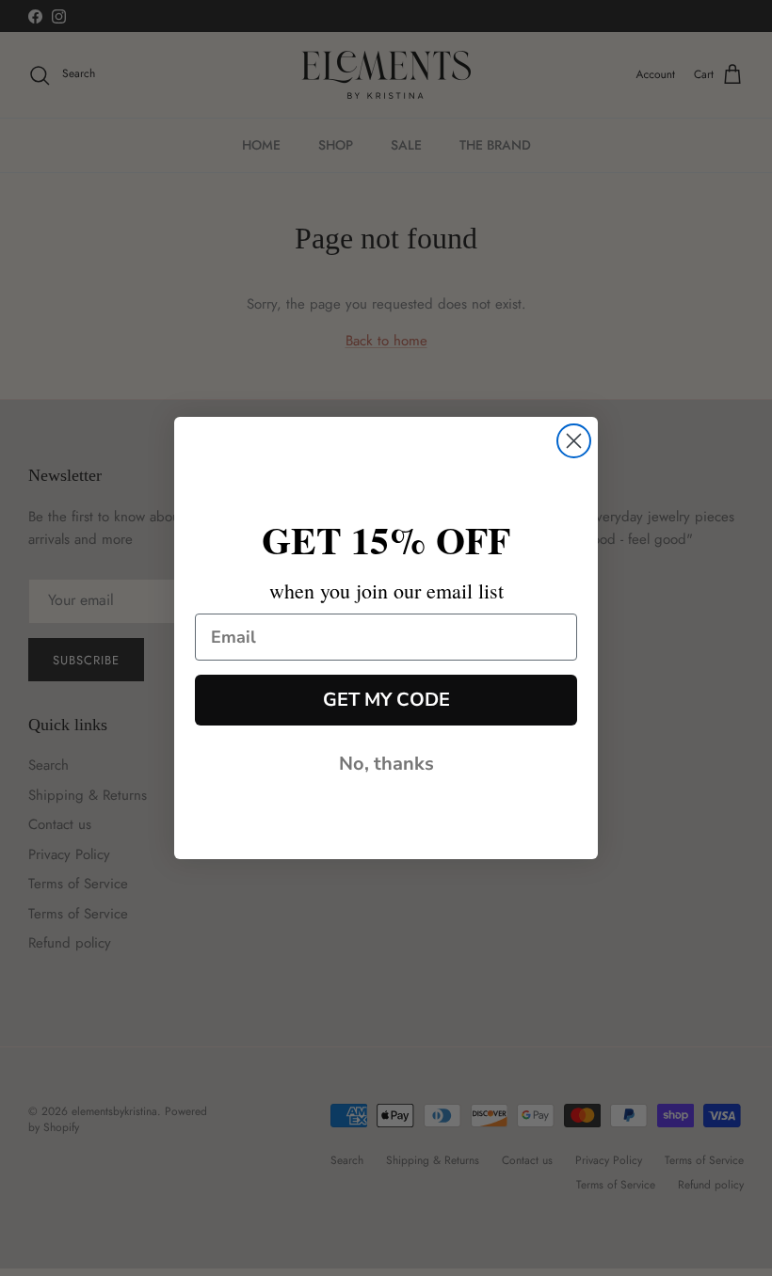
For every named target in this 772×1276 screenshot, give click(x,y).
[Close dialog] (573, 440)
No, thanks (386, 763)
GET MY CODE (386, 699)
